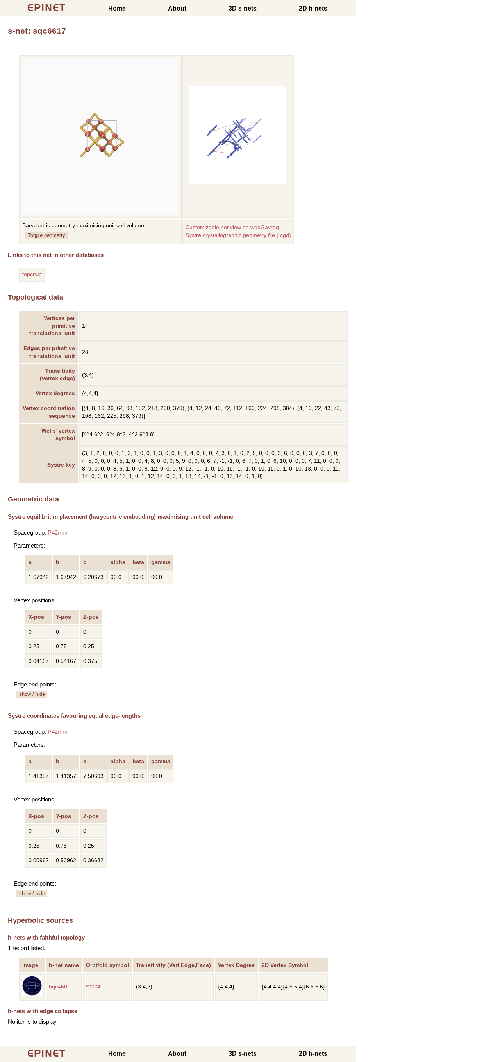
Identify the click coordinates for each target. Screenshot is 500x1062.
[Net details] (32, 994)
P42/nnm (59, 532)
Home (117, 8)
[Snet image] (237, 182)
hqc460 (58, 987)
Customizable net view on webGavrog (232, 227)
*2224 (93, 987)
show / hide (32, 694)
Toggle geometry (46, 235)
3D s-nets (243, 8)
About (177, 8)
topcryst (32, 274)
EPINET (46, 7)
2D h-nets (313, 8)
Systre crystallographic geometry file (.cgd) (238, 235)
